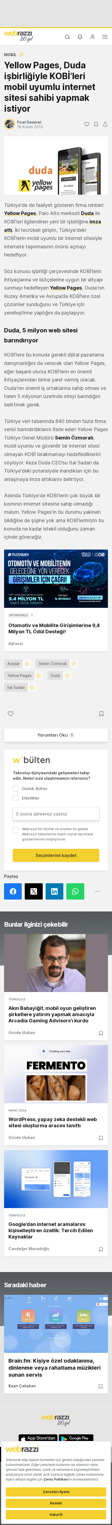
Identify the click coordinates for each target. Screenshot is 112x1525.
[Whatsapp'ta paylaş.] (76, 891)
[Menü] (105, 37)
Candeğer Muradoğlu (28, 1248)
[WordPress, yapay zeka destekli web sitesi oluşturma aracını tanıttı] (56, 1074)
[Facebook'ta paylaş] (14, 891)
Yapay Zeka (17, 1110)
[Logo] (18, 36)
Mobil (10, 54)
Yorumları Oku (55, 735)
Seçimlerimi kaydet (56, 855)
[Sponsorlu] (56, 579)
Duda (87, 213)
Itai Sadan (16, 687)
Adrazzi (15, 643)
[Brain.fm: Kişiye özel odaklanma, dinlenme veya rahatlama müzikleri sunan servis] (56, 1324)
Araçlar (13, 663)
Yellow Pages (20, 213)
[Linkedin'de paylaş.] (56, 891)
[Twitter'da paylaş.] (35, 891)
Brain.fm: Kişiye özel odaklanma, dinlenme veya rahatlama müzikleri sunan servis (54, 1367)
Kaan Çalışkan (22, 1385)
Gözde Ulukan (21, 1032)
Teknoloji (16, 999)
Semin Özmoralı (53, 663)
